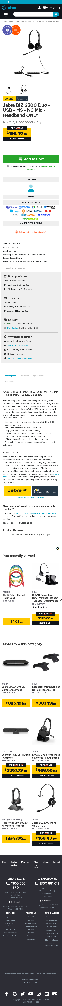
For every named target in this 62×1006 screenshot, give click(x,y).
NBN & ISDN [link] (52, 936)
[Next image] (55, 53)
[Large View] (8, 89)
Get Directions (16, 902)
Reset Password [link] (10, 932)
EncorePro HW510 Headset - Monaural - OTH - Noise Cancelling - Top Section (23, 994)
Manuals (25, 862)
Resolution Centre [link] (10, 936)
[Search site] (56, 14)
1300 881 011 (49, 883)
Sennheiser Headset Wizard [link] (51, 944)
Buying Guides (14, 863)
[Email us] (54, 994)
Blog (4, 862)
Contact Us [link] (31, 939)
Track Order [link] (10, 920)
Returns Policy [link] (51, 930)
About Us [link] (31, 917)
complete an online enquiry (43, 513)
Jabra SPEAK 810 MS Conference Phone (13, 688)
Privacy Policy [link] (51, 920)
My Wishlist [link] (10, 929)
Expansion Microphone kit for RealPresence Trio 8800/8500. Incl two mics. (46, 691)
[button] (14, 268)
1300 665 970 (22, 513)
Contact (56, 862)
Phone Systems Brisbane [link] (31, 928)
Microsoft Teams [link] (51, 940)
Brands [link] (31, 932)
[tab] (10, 376)
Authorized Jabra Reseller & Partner (31, 497)
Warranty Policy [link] (52, 933)
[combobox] (33, 14)
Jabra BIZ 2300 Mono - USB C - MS (45, 824)
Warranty (24, 375)
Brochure (9, 381)
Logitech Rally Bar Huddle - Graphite (16, 756)
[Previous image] (7, 53)
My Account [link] (10, 917)
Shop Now (48, 2)
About (45, 862)
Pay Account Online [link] (10, 924)
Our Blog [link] (31, 920)
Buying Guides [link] (31, 923)
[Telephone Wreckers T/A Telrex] (9, 8)
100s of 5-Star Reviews (17, 345)
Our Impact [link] (31, 936)
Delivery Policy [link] (51, 926)
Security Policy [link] (51, 923)
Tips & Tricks (36, 865)
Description (10, 375)
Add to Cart (33, 159)
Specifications (39, 375)
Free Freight (12, 328)
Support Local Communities (19, 358)
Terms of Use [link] (51, 917)
